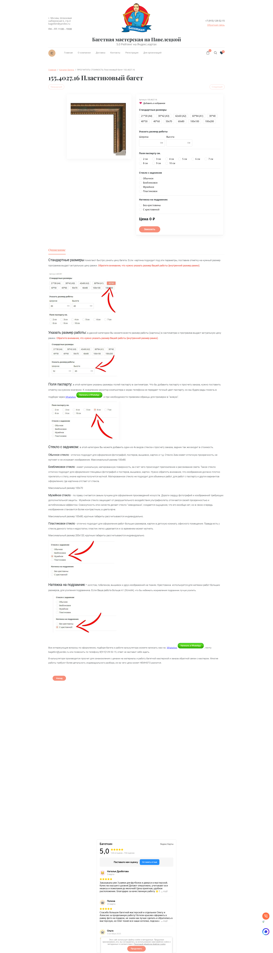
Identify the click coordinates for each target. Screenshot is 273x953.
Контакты (115, 52)
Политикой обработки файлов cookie (150, 944)
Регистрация (131, 52)
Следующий (217, 87)
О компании (84, 52)
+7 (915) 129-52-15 (215, 20)
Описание (57, 249)
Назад (59, 678)
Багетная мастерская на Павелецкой (136, 39)
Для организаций (152, 52)
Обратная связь (216, 25)
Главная (68, 52)
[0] (208, 53)
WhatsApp (70, 397)
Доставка (100, 52)
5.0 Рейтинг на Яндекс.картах (136, 44)
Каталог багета (66, 69)
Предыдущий (56, 87)
